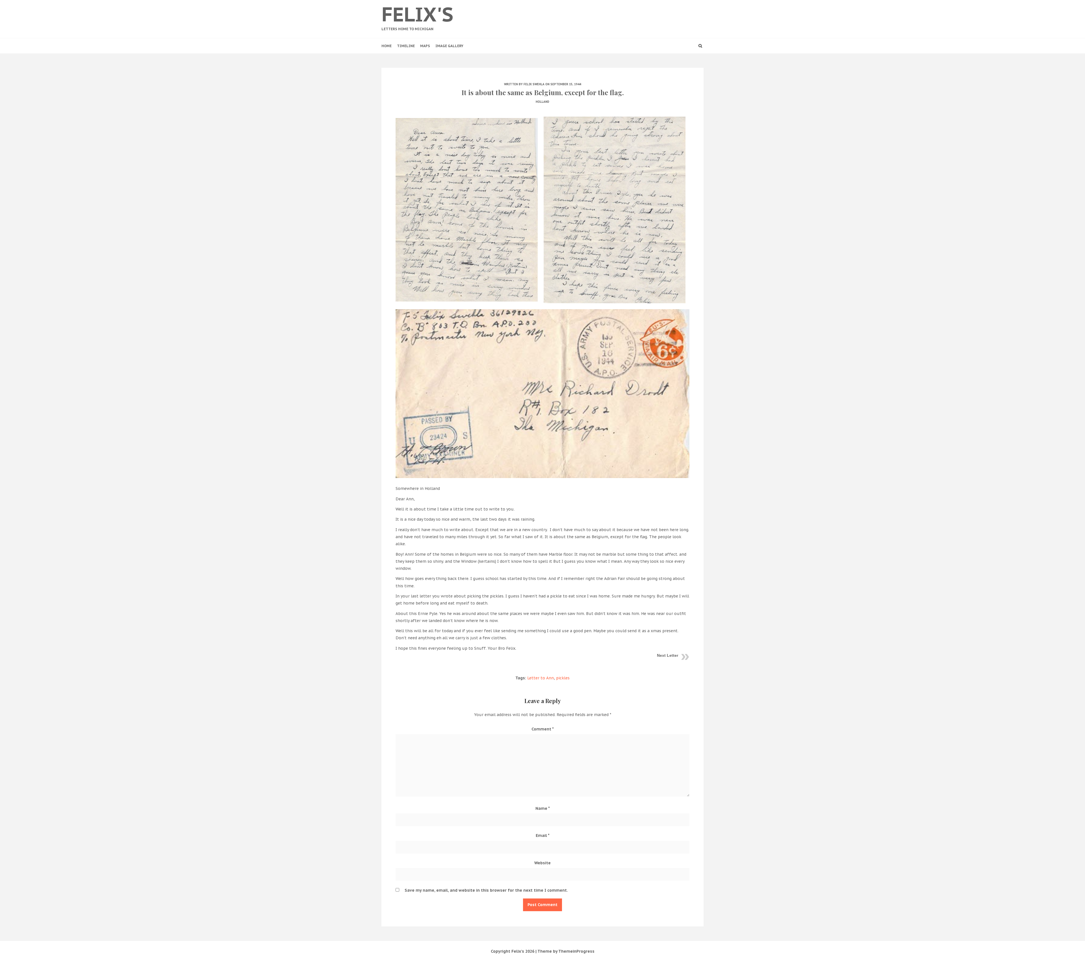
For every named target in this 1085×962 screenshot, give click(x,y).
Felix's (417, 16)
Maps (425, 46)
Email (543, 835)
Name (542, 808)
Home (386, 46)
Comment (542, 729)
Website (542, 862)
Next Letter (667, 655)
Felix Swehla (534, 84)
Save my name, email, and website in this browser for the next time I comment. (486, 890)
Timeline (406, 46)
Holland (542, 102)
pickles (563, 677)
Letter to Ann (540, 677)
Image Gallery (449, 46)
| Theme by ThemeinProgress (564, 951)
